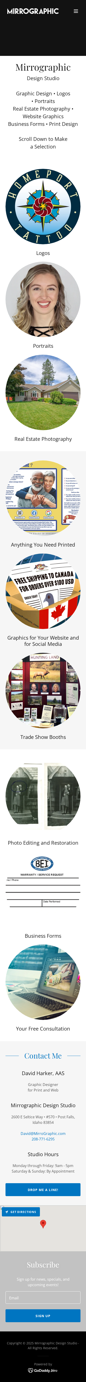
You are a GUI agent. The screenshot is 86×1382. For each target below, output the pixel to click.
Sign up (43, 1316)
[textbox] (43, 1297)
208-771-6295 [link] (43, 1139)
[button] (75, 11)
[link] (31, 11)
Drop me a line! (43, 1190)
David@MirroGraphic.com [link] (43, 1133)
